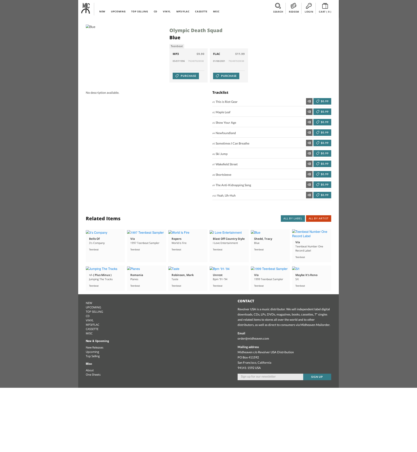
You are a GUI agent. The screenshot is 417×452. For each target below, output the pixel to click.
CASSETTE (201, 11)
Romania (136, 275)
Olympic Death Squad (195, 30)
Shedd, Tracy (263, 239)
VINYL (167, 11)
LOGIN (309, 11)
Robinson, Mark (183, 275)
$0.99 (324, 101)
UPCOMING (118, 11)
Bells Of (94, 239)
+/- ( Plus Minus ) (100, 275)
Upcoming (92, 352)
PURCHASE (188, 75)
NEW (102, 11)
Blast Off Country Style (229, 239)
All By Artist (319, 218)
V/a (132, 239)
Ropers (176, 239)
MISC (216, 11)
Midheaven (85, 8)
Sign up (317, 376)
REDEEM (294, 11)
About (90, 370)
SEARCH (278, 11)
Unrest (218, 275)
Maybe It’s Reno (306, 275)
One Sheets (93, 374)
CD (155, 11)
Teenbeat (177, 46)
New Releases (94, 347)
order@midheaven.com (253, 338)
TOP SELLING (139, 11)
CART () (325, 11)
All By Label (292, 218)
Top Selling (93, 356)
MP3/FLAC (182, 11)
